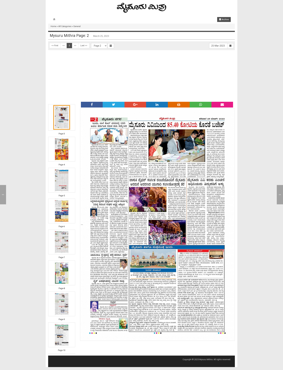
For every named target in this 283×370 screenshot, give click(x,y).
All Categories (64, 26)
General (77, 26)
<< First (54, 45)
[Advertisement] (141, 75)
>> (75, 45)
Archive (225, 19)
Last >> (83, 45)
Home (53, 26)
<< (63, 45)
